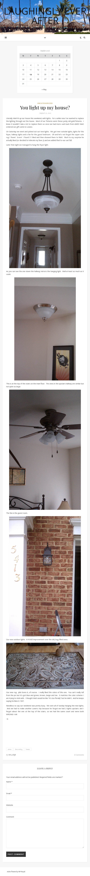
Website (9, 805)
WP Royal (21, 871)
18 (31, 74)
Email (9, 793)
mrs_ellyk (12, 755)
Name (9, 781)
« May (44, 89)
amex (9, 749)
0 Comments (79, 755)
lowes (28, 749)
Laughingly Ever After (45, 15)
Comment (10, 817)
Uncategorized (45, 103)
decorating (18, 749)
